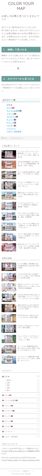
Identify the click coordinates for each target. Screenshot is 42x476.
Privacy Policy (12, 460)
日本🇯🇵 (10, 105)
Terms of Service (28, 460)
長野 (23, 385)
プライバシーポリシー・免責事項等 (19, 471)
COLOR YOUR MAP (21, 6)
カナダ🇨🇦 (10, 108)
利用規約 (30, 451)
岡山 (23, 390)
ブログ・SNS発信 (14, 132)
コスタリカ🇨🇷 (12, 117)
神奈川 (23, 380)
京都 (23, 388)
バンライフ (11, 129)
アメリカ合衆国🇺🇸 (14, 111)
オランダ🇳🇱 (11, 123)
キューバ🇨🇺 (11, 120)
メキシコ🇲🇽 (11, 114)
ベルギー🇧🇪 (11, 126)
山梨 (23, 383)
